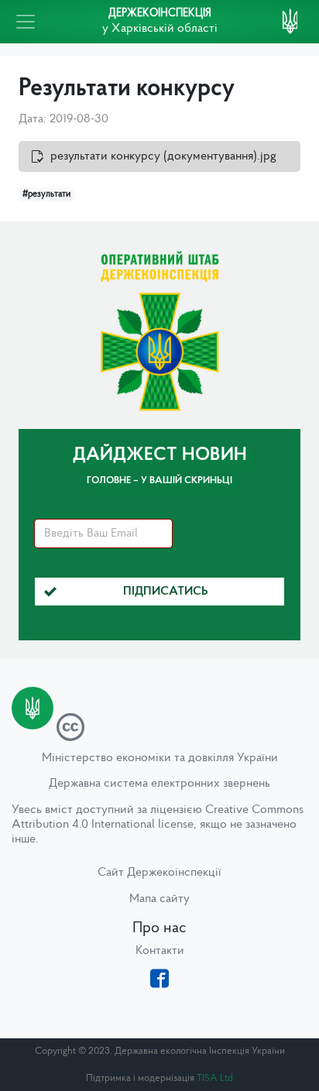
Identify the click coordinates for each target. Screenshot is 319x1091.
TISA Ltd (215, 1078)
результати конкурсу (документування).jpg (163, 156)
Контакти (159, 951)
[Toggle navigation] (25, 21)
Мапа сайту (159, 899)
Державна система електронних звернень (159, 783)
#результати (46, 194)
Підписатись (165, 591)
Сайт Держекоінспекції (159, 872)
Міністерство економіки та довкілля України (160, 758)
